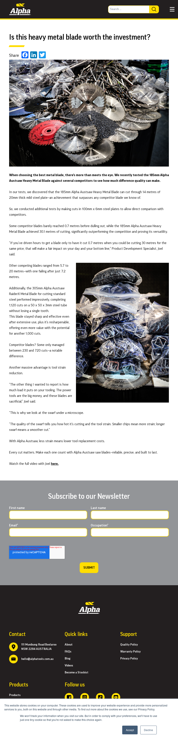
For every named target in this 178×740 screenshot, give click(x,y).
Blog (68, 658)
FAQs (68, 651)
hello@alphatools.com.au (37, 659)
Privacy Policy (129, 658)
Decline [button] (148, 730)
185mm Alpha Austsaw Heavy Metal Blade (89, 192)
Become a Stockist (76, 672)
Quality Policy (129, 644)
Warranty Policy (130, 651)
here (54, 463)
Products (15, 695)
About (69, 644)
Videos (69, 665)
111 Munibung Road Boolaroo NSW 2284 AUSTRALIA (38, 647)
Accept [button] (130, 730)
